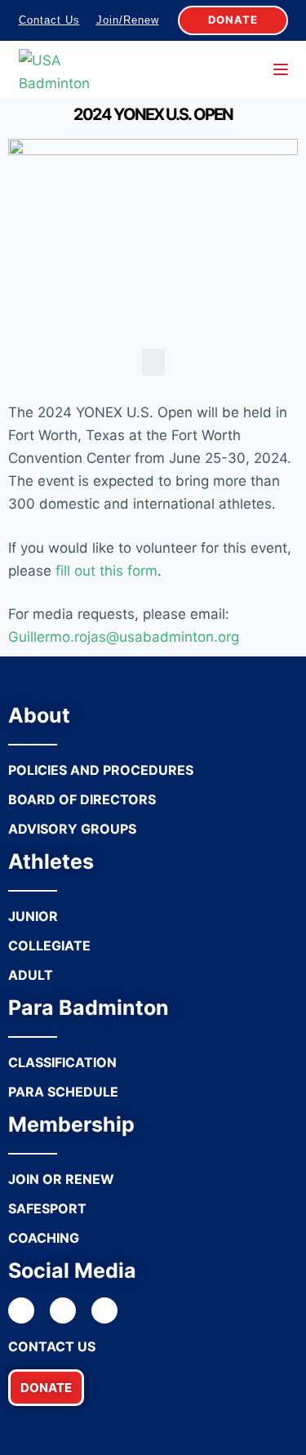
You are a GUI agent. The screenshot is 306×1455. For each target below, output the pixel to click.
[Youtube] (104, 1310)
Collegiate (49, 945)
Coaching (43, 1238)
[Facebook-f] (21, 1310)
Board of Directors (82, 799)
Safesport (47, 1208)
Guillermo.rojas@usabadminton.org (123, 637)
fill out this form (106, 571)
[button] (46, 1387)
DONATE (233, 19)
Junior (33, 916)
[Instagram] (63, 1310)
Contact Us (49, 20)
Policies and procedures (100, 770)
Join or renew (61, 1179)
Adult (30, 975)
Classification (62, 1062)
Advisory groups (72, 829)
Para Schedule (63, 1091)
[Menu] (280, 69)
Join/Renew (127, 20)
